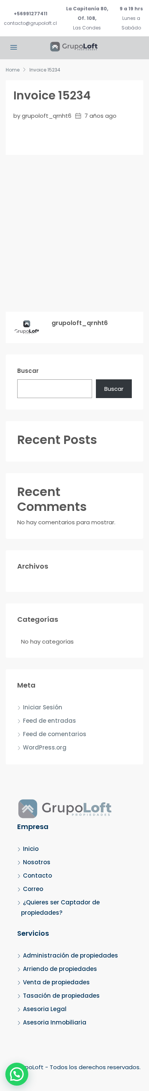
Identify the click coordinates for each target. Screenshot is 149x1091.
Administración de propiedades (70, 955)
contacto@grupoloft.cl (30, 23)
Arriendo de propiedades (60, 969)
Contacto (37, 875)
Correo (33, 889)
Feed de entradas (49, 721)
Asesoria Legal (44, 1009)
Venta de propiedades (56, 982)
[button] (16, 1074)
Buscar (28, 371)
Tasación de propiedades (61, 996)
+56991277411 (30, 13)
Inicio (31, 849)
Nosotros (36, 862)
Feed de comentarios (54, 734)
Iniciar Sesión (42, 707)
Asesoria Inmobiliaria (54, 1022)
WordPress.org (44, 747)
